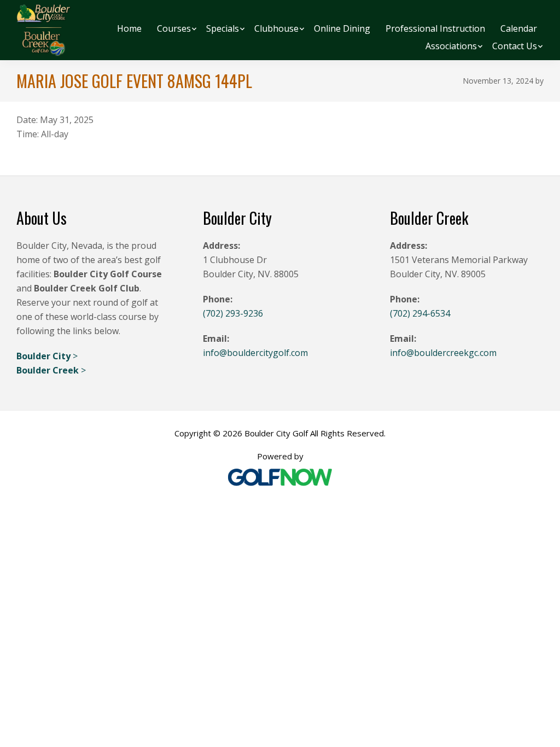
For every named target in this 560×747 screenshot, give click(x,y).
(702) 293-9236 (233, 313)
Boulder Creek (48, 370)
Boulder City (44, 356)
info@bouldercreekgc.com (443, 353)
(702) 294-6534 (420, 313)
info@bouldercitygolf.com (255, 353)
